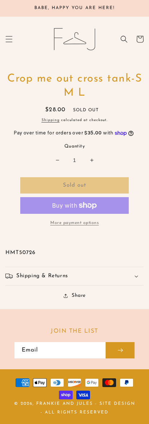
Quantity (74, 146)
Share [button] (79, 295)
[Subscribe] (120, 350)
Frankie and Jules (65, 404)
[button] (9, 39)
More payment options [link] (74, 223)
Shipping (51, 120)
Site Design (117, 404)
